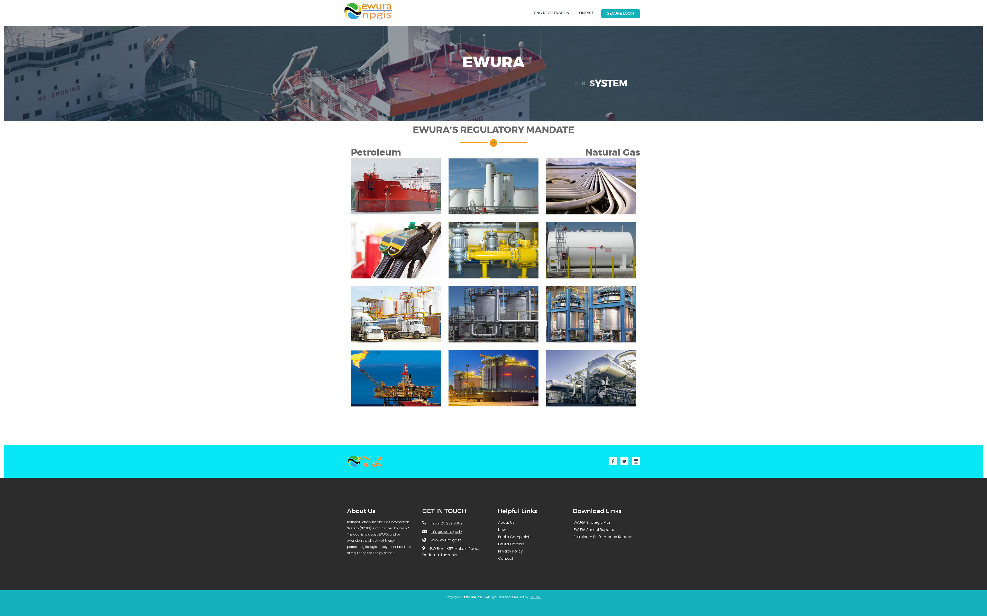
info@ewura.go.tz (446, 531)
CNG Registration (551, 13)
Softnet (535, 597)
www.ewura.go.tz (446, 540)
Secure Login (620, 13)
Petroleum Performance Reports (602, 536)
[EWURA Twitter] (624, 461)
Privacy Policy (510, 551)
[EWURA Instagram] (636, 461)
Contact (585, 13)
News (503, 529)
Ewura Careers (511, 544)
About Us (506, 522)
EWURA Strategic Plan (592, 522)
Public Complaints (515, 536)
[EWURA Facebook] (613, 461)
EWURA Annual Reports (593, 529)
